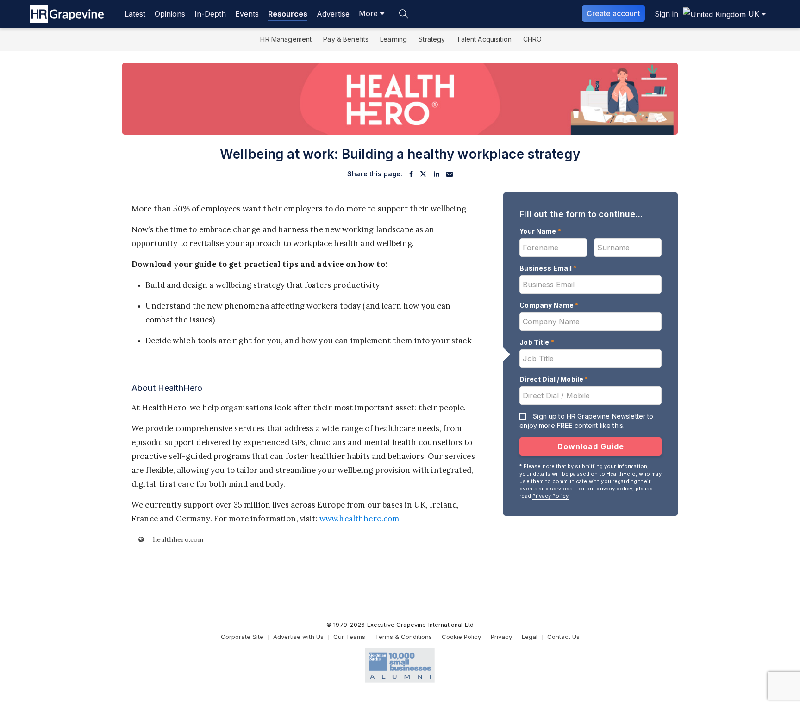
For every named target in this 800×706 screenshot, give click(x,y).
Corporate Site (242, 636)
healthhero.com (177, 539)
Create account (613, 13)
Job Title (536, 342)
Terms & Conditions (403, 636)
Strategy (432, 39)
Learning (393, 39)
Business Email (547, 268)
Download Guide (590, 446)
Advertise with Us (298, 636)
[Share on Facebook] (411, 174)
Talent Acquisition (484, 39)
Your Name (540, 231)
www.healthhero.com (359, 519)
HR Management (286, 39)
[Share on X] (423, 174)
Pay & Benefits (346, 39)
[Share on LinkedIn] (436, 174)
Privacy (501, 636)
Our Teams (349, 636)
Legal (530, 636)
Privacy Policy (550, 496)
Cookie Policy (461, 636)
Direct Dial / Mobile (553, 379)
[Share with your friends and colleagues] (449, 174)
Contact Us (563, 636)
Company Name (548, 305)
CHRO (532, 39)
